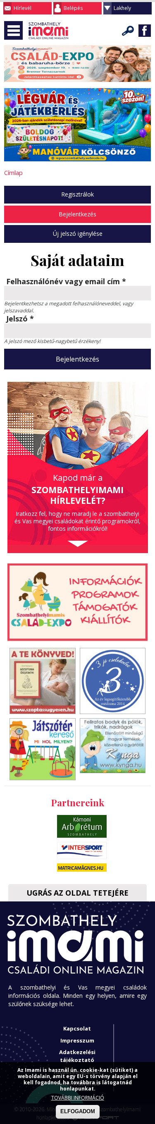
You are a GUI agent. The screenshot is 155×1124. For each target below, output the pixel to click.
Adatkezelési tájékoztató (77, 1056)
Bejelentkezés (77, 214)
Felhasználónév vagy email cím (66, 281)
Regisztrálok (77, 194)
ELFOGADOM (77, 1111)
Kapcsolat (77, 1028)
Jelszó (20, 319)
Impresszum (77, 1040)
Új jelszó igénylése (78, 233)
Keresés (128, 30)
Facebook (144, 30)
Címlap (13, 172)
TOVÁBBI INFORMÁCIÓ (77, 1097)
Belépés (73, 8)
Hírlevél (22, 8)
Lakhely (122, 8)
